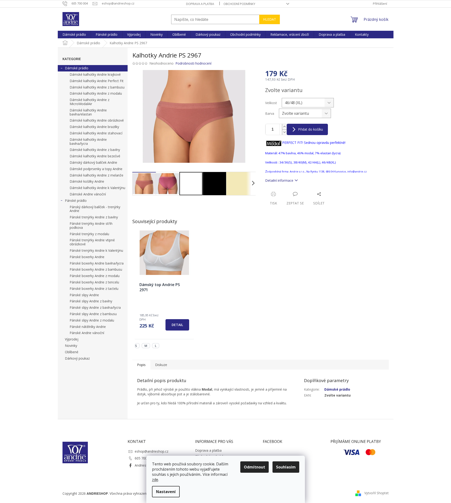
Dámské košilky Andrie (87, 181)
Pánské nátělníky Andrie (88, 326)
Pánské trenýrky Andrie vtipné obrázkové (92, 242)
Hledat (269, 19)
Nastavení (166, 491)
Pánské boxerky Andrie (87, 257)
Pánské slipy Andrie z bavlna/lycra (95, 307)
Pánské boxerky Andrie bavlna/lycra (97, 263)
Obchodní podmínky (239, 4)
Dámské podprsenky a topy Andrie (96, 169)
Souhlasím (286, 467)
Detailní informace (279, 180)
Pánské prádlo (76, 200)
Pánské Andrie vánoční (87, 333)
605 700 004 (144, 458)
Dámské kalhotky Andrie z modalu (96, 93)
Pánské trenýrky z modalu (89, 234)
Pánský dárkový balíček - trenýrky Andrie (95, 209)
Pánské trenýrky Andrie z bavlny (94, 217)
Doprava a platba (200, 4)
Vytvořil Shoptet (376, 493)
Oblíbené (71, 352)
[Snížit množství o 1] (284, 132)
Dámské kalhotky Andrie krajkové (95, 74)
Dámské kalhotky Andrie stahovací (96, 133)
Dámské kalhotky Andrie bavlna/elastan (88, 112)
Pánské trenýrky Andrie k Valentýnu (96, 250)
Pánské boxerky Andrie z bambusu (96, 269)
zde (155, 479)
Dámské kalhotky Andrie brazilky (94, 126)
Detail (177, 324)
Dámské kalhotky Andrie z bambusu (97, 87)
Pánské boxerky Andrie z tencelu (94, 282)
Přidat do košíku (310, 129)
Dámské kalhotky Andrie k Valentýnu (97, 187)
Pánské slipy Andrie (84, 295)
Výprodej (71, 339)
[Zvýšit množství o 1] (284, 126)
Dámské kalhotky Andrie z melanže (96, 175)
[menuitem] (74, 34)
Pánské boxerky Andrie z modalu (95, 276)
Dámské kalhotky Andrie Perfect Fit (97, 81)
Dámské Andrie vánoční (88, 194)
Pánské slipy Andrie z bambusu (93, 314)
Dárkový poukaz (77, 358)
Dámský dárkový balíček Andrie (93, 162)
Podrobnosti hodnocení (193, 63)
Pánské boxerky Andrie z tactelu (94, 288)
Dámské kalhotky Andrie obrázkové (97, 120)
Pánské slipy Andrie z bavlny (91, 301)
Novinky (71, 345)
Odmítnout (254, 467)
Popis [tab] (141, 364)
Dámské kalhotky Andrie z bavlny (95, 149)
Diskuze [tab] (161, 364)
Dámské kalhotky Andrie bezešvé (95, 156)
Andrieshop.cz (145, 465)
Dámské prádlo (76, 68)
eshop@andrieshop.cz (151, 451)
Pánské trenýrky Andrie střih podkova (91, 225)
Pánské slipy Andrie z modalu (92, 320)
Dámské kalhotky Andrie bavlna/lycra (88, 141)
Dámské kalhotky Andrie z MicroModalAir (89, 101)
